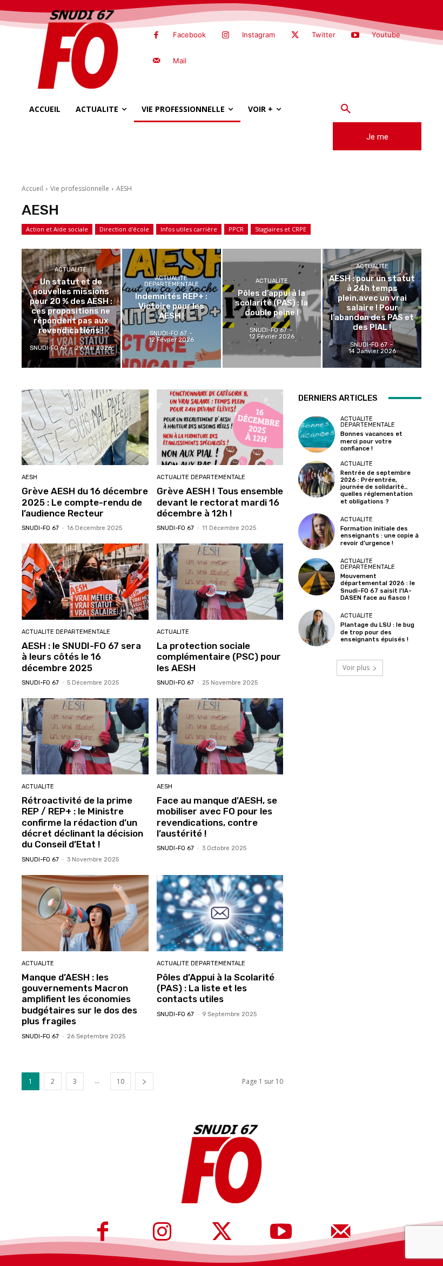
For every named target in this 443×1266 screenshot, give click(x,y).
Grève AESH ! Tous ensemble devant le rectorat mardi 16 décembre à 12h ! (220, 502)
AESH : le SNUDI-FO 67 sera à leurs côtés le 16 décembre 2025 (81, 656)
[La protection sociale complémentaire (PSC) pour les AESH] (220, 581)
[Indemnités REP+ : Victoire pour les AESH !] (171, 308)
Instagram (258, 34)
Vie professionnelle (79, 188)
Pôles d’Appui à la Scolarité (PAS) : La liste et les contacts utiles (215, 988)
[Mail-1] (156, 61)
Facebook (189, 34)
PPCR (236, 229)
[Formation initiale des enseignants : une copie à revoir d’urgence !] (316, 531)
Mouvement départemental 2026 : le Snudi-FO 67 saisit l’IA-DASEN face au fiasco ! (377, 587)
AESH (29, 477)
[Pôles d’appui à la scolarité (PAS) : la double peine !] (272, 308)
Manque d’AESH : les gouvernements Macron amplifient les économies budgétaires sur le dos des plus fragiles (79, 999)
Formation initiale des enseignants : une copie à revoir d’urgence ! (379, 535)
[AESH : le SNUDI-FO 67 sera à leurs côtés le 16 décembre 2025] (85, 581)
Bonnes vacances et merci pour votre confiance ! (371, 441)
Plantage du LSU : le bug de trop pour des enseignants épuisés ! (377, 631)
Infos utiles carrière (188, 229)
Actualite (71, 270)
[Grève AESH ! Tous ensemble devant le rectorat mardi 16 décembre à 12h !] (220, 427)
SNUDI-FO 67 (40, 528)
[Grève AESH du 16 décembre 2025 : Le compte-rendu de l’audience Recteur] (85, 427)
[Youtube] (355, 35)
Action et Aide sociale (57, 229)
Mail (179, 60)
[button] (346, 109)
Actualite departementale (171, 281)
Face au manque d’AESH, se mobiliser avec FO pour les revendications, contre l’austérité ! (217, 817)
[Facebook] (156, 35)
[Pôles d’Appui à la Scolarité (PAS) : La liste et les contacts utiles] (220, 913)
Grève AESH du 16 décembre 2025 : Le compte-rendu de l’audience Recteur (85, 502)
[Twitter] (295, 35)
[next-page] (144, 1081)
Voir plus (356, 667)
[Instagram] (226, 35)
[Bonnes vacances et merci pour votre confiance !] (316, 434)
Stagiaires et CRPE (280, 229)
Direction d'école (124, 229)
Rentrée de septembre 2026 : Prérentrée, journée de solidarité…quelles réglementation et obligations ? (376, 487)
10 (120, 1081)
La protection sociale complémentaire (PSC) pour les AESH (219, 656)
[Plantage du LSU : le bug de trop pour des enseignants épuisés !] (316, 627)
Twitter (323, 34)
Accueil (32, 188)
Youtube (386, 34)
